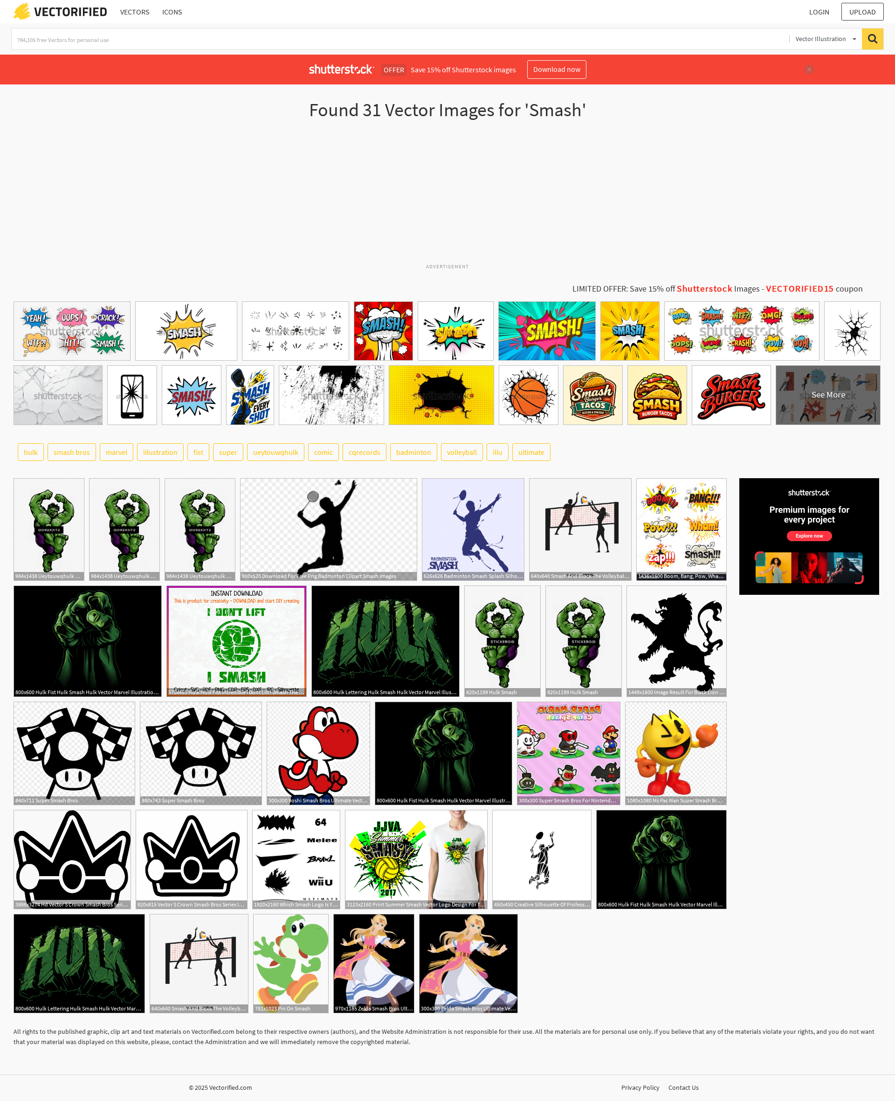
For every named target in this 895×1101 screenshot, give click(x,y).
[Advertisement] (447, 195)
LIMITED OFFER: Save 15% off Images (666, 289)
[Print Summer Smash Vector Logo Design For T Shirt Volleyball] (416, 859)
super (228, 452)
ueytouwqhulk (275, 452)
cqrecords (364, 452)
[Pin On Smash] (291, 963)
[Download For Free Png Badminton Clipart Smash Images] (329, 529)
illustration (160, 452)
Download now (556, 69)
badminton (413, 452)
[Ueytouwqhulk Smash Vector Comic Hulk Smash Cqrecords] (49, 529)
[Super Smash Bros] (74, 753)
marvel (116, 452)
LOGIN (819, 11)
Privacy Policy (640, 1087)
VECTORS (135, 11)
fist (198, 452)
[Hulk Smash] (502, 641)
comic (323, 452)
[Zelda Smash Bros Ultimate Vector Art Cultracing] (374, 963)
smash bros (72, 452)
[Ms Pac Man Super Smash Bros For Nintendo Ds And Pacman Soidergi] (676, 753)
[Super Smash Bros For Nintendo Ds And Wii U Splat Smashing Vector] (568, 753)
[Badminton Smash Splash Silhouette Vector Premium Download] (473, 529)
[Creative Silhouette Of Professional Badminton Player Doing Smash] (542, 859)
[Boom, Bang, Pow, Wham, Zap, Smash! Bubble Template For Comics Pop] (681, 529)
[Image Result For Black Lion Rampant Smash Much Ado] (676, 641)
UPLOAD (862, 11)
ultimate (531, 452)
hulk (31, 452)
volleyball (462, 452)
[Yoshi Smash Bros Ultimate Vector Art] (318, 753)
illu (498, 452)
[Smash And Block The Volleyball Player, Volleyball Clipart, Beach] (580, 529)
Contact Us (683, 1087)
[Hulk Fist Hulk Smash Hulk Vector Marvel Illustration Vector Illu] (87, 641)
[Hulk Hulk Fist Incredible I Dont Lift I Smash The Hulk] (236, 641)
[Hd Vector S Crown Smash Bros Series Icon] (72, 859)
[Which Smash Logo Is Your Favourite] (296, 859)
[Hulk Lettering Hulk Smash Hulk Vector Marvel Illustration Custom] (385, 641)
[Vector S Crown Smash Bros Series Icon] (191, 859)
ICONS (172, 11)
